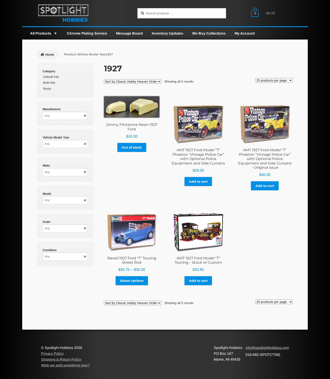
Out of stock (132, 147)
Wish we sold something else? (65, 365)
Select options (131, 281)
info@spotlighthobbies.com (267, 348)
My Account (245, 33)
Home (49, 54)
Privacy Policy (52, 353)
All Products (40, 33)
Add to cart (198, 182)
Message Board (129, 33)
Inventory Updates (167, 33)
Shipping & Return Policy (61, 359)
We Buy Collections (209, 33)
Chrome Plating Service (87, 33)
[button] (55, 33)
